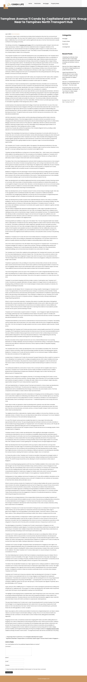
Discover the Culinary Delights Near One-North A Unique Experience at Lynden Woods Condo (71, 68)
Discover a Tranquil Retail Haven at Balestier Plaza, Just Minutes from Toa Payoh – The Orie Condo (71, 83)
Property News (55, 3)
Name (7, 657)
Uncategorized (66, 47)
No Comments (15, 34)
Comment (8, 646)
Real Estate (37, 3)
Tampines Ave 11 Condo (25, 45)
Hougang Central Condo (53, 628)
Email (7, 661)
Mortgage (46, 3)
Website (7, 665)
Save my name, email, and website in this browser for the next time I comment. (26, 669)
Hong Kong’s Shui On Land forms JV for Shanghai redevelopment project (24, 636)
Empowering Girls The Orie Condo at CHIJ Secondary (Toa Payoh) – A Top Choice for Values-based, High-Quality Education (71, 90)
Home (30, 3)
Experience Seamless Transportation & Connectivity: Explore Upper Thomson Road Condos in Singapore (32, 638)
